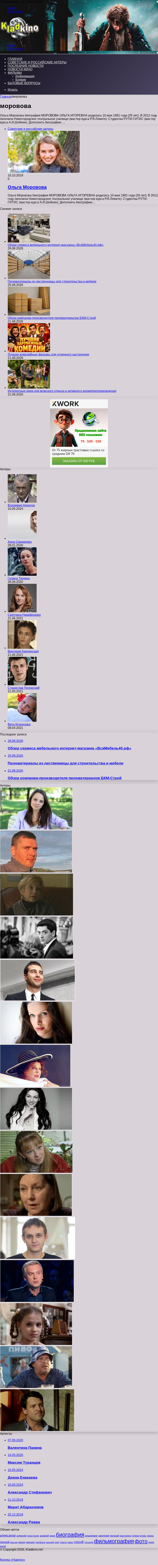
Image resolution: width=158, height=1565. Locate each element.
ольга (63, 1542)
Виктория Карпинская (23, 651)
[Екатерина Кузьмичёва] (36, 1172)
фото (141, 1541)
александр (8, 1535)
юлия (151, 1542)
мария (21, 1542)
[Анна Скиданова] (22, 538)
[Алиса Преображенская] (36, 828)
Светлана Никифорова (24, 614)
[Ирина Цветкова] (36, 914)
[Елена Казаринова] (35, 1085)
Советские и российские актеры (37, 62)
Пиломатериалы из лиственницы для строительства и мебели (52, 281)
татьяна (88, 1542)
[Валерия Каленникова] (36, 1042)
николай (50, 1542)
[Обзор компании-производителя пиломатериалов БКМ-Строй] (29, 314)
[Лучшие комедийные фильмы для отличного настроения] (29, 351)
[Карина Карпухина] (36, 1344)
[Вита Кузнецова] (22, 721)
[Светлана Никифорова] (22, 611)
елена (135, 1535)
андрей (44, 1535)
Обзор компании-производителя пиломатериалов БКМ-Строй (52, 318)
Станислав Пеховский (24, 687)
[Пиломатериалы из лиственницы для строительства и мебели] (29, 278)
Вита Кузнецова (19, 724)
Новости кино (20, 69)
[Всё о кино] (19, 39)
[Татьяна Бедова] (36, 1215)
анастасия (33, 1535)
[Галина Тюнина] (22, 574)
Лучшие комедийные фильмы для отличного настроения (48, 354)
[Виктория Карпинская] (22, 648)
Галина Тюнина (19, 578)
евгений (114, 1535)
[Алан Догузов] (36, 957)
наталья (40, 1542)
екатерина (125, 1535)
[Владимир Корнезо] (22, 501)
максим (14, 1542)
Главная (6, 96)
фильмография (114, 1541)
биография (70, 1534)
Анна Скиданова (20, 541)
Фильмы (15, 72)
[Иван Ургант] (37, 999)
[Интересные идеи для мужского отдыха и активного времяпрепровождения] (29, 387)
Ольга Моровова (27, 187)
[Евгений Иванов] (37, 1430)
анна (52, 1535)
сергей (79, 1542)
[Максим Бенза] (36, 871)
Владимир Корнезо (21, 505)
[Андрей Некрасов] (37, 1258)
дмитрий (103, 1535)
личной (4, 1542)
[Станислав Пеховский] (22, 684)
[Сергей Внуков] (36, 1387)
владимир (91, 1535)
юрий (3, 1546)
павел (70, 1542)
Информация (24, 76)
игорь (143, 1535)
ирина (150, 1535)
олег (57, 1542)
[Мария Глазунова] (36, 1129)
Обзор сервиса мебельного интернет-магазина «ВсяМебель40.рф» (55, 245)
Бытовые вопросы (24, 83)
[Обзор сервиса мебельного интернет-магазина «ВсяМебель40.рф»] (29, 241)
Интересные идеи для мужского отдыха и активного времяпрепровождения (62, 391)
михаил (30, 1542)
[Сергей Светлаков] (37, 1301)
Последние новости (26, 65)
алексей (21, 1535)
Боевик (20, 79)
